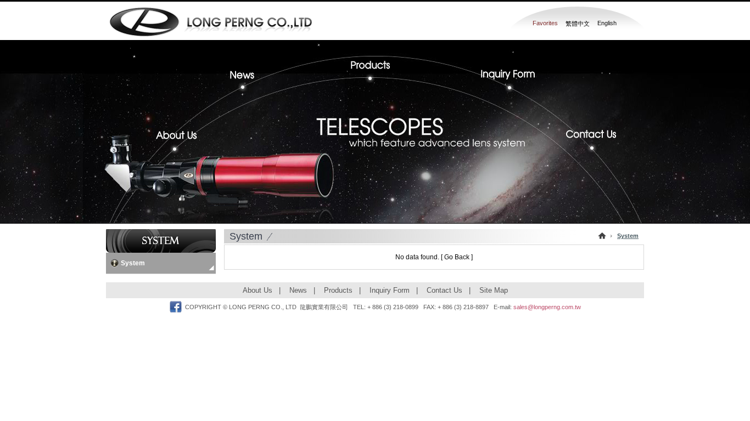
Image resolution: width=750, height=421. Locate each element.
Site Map (493, 290)
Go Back (456, 257)
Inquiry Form (504, 79)
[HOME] (602, 235)
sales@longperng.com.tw (547, 307)
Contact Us (586, 141)
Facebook (176, 306)
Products (374, 65)
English (607, 23)
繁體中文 (578, 23)
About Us (181, 141)
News (251, 79)
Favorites (545, 23)
